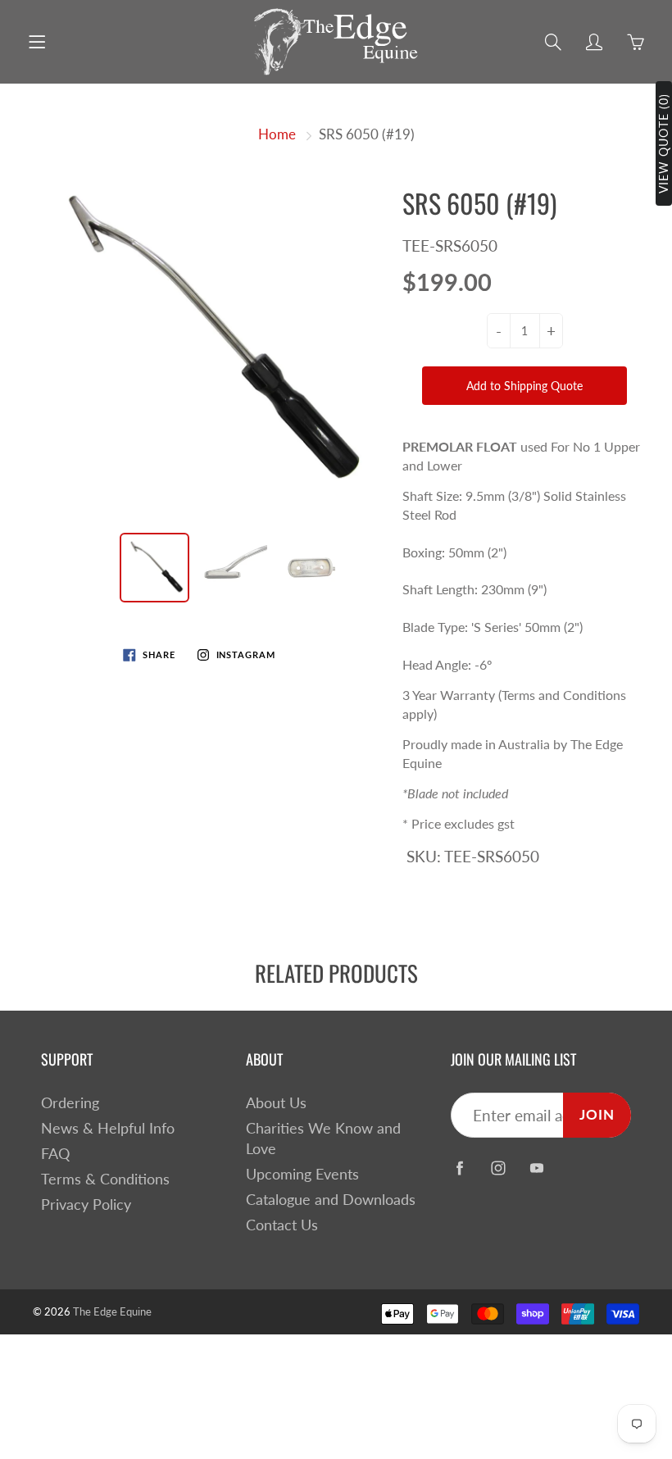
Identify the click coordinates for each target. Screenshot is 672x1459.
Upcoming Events (302, 1174)
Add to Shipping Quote (524, 386)
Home (277, 134)
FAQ (55, 1153)
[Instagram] (498, 1168)
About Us (276, 1102)
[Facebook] (459, 1168)
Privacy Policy (86, 1204)
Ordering (70, 1102)
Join (597, 1114)
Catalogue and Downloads (330, 1199)
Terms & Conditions (105, 1179)
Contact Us (282, 1225)
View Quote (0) (663, 143)
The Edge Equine (112, 1311)
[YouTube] (536, 1168)
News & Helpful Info (108, 1128)
